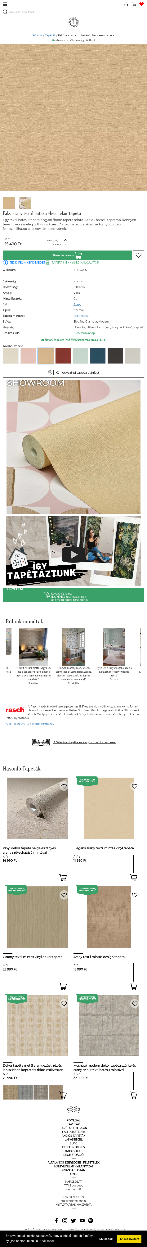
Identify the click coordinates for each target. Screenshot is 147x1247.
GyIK (73, 1174)
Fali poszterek (73, 1132)
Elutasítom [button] (106, 1238)
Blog (73, 1143)
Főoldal (37, 35)
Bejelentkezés (73, 1147)
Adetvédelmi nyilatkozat (73, 1166)
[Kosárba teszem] (63, 877)
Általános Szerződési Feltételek (74, 1162)
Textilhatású (81, 316)
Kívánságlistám (73, 1170)
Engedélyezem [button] (129, 1238)
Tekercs (56, 244)
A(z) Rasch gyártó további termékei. (30, 723)
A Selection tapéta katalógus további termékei (84, 742)
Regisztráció (73, 1155)
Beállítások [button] (47, 1241)
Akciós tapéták (73, 1135)
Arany (77, 304)
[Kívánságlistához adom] (138, 255)
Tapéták (50, 35)
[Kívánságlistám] (141, 4)
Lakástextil (73, 1139)
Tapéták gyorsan (73, 1128)
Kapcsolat (73, 1151)
